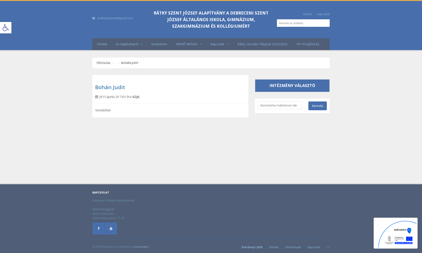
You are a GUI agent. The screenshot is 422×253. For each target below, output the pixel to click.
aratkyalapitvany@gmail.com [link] (115, 18)
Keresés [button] (317, 106)
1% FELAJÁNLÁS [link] (307, 44)
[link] (5, 27)
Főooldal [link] (104, 63)
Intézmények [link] (293, 247)
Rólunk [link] (307, 14)
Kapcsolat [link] (323, 14)
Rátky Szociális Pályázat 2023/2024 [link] (262, 44)
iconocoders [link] (141, 247)
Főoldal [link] (102, 44)
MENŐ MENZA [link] (186, 44)
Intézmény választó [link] (292, 85)
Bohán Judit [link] (110, 87)
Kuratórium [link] (159, 44)
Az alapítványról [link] (127, 44)
